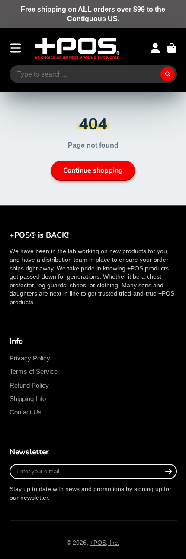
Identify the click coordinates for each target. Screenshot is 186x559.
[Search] (167, 74)
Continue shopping (93, 170)
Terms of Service (34, 371)
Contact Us (26, 412)
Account (155, 48)
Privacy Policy (30, 358)
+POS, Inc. (104, 542)
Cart (172, 48)
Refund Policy (29, 385)
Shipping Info (28, 398)
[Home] (77, 48)
